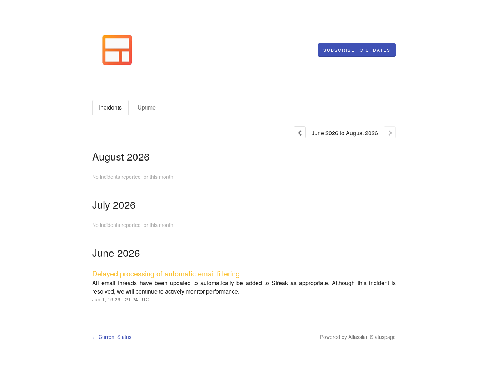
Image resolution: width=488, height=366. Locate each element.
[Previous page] (300, 132)
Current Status (111, 336)
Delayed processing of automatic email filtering (166, 273)
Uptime (147, 107)
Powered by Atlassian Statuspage (358, 336)
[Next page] (390, 132)
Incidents (110, 107)
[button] (357, 50)
